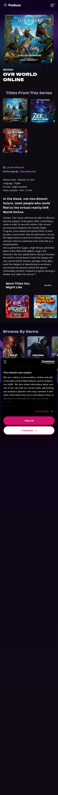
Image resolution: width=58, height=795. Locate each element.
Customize (27, 430)
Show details (42, 411)
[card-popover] (15, 110)
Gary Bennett (28, 171)
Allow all (29, 420)
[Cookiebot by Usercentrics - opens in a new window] (42, 362)
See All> (48, 285)
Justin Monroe (15, 167)
